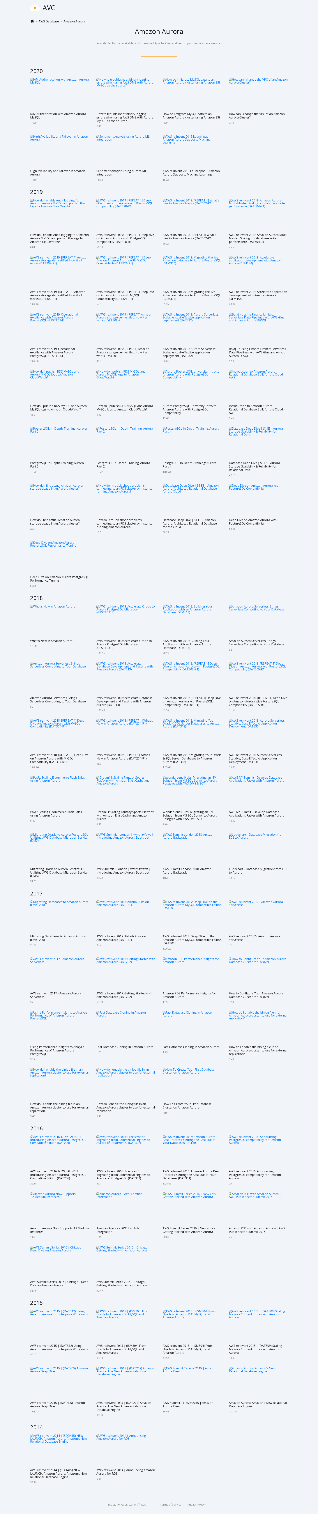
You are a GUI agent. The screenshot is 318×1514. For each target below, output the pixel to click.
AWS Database (49, 21)
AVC (49, 8)
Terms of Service (170, 1504)
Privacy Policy (196, 1504)
